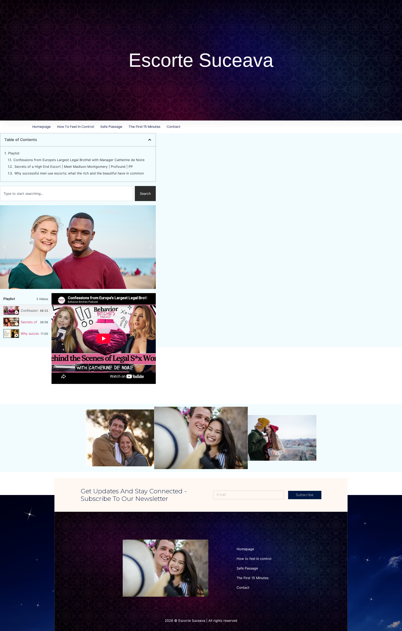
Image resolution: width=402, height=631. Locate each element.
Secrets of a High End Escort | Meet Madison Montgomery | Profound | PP (73, 166)
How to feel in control (75, 126)
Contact (173, 126)
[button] (149, 139)
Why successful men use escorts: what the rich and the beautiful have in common (79, 173)
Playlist (13, 153)
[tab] (26, 310)
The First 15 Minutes (144, 126)
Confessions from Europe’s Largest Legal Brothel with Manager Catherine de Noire (78, 160)
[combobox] (66, 193)
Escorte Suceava (201, 60)
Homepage (41, 126)
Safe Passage (111, 126)
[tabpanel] (104, 338)
